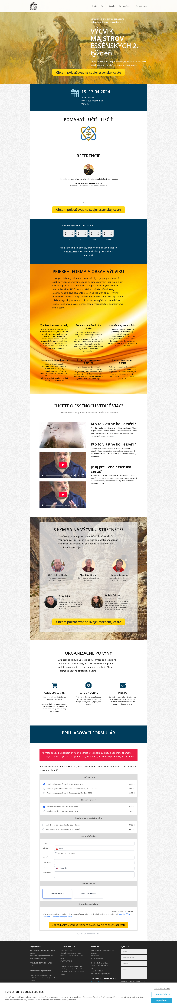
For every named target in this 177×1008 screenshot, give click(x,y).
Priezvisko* (47, 862)
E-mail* (46, 843)
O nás (94, 6)
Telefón (45, 848)
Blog (102, 6)
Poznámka (47, 873)
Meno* (45, 857)
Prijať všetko (161, 1000)
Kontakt (112, 6)
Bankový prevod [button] (57, 894)
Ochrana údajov (125, 6)
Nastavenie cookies (162, 988)
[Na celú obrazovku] (83, 475)
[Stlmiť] (75, 475)
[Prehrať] (42, 475)
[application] (62, 465)
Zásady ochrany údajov (99, 982)
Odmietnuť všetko (162, 994)
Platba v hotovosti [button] (88, 894)
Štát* (45, 867)
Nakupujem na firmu (66, 853)
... (114, 436)
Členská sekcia (141, 6)
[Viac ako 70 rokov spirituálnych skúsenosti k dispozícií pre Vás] (33, 6)
